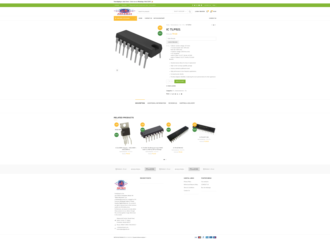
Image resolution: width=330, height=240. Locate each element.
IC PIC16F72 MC (204, 137)
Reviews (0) (173, 103)
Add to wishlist (172, 86)
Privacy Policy (187, 181)
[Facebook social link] (193, 5)
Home (167, 25)
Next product (215, 25)
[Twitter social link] (195, 5)
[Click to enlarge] (117, 70)
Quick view (137, 132)
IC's (184, 25)
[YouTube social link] (199, 5)
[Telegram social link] (181, 94)
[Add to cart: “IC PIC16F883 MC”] (189, 128)
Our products (204, 181)
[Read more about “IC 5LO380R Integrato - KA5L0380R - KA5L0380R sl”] (137, 128)
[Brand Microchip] (121, 169)
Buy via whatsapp (206, 187)
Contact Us (187, 190)
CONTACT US (205, 184)
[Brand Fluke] (150, 169)
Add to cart (180, 81)
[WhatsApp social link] (179, 94)
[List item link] (126, 225)
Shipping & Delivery (187, 103)
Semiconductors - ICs (176, 25)
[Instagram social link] (197, 5)
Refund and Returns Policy (191, 184)
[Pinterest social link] (201, 5)
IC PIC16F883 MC (178, 147)
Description (140, 103)
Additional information (156, 103)
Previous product (212, 25)
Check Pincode (172, 42)
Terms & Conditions (189, 187)
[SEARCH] (190, 12)
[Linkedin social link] (177, 94)
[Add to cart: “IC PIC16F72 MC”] (215, 128)
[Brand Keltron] (135, 169)
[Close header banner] (328, 1)
